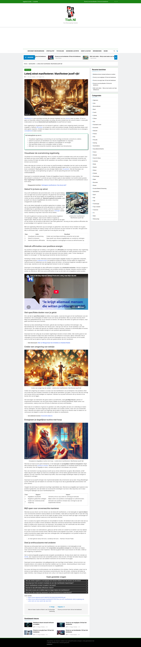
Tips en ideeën (96, 206)
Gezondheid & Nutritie (72, 51)
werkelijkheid (28, 131)
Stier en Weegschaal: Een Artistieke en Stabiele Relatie (54, 342)
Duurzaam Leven (97, 124)
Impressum (49, 644)
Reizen (94, 185)
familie (26, 557)
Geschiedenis (96, 146)
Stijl (94, 197)
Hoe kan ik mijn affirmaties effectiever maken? (40, 587)
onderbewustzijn (42, 260)
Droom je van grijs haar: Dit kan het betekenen (104, 80)
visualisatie (66, 169)
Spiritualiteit (50, 51)
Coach (94, 112)
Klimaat (95, 155)
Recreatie (95, 182)
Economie (95, 127)
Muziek (106, 51)
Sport (94, 194)
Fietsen (95, 133)
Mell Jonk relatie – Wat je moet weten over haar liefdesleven (73, 56)
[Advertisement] (70, 38)
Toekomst (95, 209)
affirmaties (39, 127)
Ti (26, 77)
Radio (94, 179)
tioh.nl (70, 20)
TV (94, 212)
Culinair (95, 115)
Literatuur (95, 161)
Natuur (94, 170)
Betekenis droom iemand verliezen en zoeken (97, 1)
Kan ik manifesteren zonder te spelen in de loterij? (41, 585)
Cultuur (95, 118)
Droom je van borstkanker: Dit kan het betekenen (35, 56)
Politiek (95, 173)
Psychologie (60, 51)
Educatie (95, 130)
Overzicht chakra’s (46, 416)
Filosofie (95, 139)
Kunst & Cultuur (86, 51)
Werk (94, 216)
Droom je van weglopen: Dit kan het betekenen (104, 77)
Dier (94, 121)
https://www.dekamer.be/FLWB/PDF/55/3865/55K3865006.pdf (46, 597)
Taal (94, 200)
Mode (94, 164)
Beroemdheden (97, 51)
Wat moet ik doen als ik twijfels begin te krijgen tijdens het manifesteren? (47, 590)
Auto (94, 103)
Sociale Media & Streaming (99, 188)
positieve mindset (43, 465)
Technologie (96, 203)
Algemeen (95, 100)
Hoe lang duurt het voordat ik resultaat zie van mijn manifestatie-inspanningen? (50, 583)
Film (94, 136)
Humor (94, 152)
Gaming (95, 143)
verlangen (57, 210)
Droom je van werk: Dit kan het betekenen (109, 56)
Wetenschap (96, 219)
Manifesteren (28, 118)
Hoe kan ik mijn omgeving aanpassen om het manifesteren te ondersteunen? (49, 592)
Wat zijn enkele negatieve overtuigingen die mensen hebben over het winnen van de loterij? (53, 580)
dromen (68, 118)
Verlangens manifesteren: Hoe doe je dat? (53, 185)
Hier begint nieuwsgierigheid (36, 51)
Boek (94, 109)
